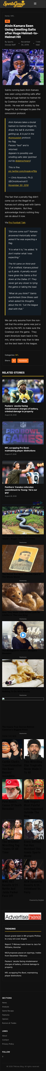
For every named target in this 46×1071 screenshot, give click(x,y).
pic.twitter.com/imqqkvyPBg (22, 171)
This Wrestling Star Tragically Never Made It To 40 (33, 767)
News (4, 1003)
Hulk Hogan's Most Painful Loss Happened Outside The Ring (33, 809)
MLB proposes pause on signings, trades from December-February (23, 954)
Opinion (5, 1019)
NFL (12, 16)
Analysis (5, 1007)
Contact (5, 1040)
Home (7, 16)
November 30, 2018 (18, 185)
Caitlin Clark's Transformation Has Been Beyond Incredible (12, 769)
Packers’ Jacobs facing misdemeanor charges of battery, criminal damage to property (21, 409)
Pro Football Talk (17, 222)
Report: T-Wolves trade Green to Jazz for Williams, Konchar (23, 945)
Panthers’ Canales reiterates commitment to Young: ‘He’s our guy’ (21, 490)
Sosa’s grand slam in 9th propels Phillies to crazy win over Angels (23, 937)
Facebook (23, 361)
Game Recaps (8, 1011)
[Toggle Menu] (35, 4)
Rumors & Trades (9, 1023)
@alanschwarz (22, 161)
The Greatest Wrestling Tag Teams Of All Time (10, 847)
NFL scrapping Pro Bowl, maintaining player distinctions (20, 449)
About (4, 1036)
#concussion (14, 137)
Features (5, 1015)
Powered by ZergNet (37, 900)
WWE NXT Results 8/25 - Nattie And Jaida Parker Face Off (11, 889)
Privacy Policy (8, 1044)
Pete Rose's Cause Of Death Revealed (12, 805)
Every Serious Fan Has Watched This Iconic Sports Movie (32, 849)
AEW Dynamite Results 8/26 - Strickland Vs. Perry (33, 887)
